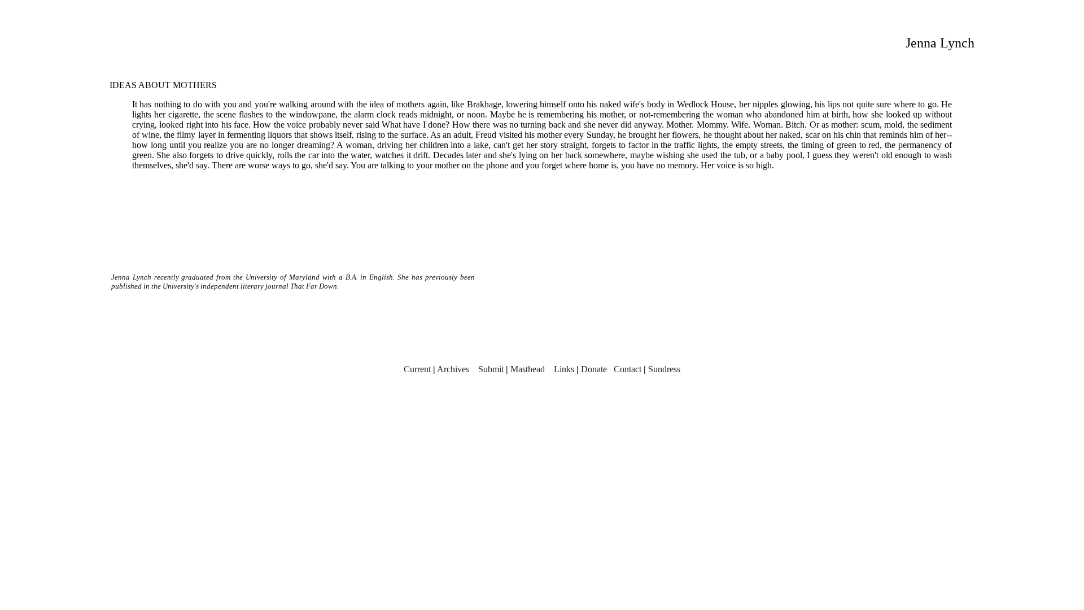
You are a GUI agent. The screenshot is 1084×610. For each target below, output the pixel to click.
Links (564, 369)
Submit (491, 369)
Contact (627, 369)
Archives (453, 369)
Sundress (664, 369)
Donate (594, 369)
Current (417, 369)
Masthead (527, 369)
